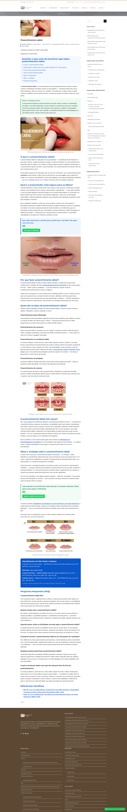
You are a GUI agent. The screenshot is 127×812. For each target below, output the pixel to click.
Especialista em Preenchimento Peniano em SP (75, 733)
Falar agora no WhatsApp (31, 230)
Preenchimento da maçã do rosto (72, 755)
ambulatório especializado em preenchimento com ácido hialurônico (56, 503)
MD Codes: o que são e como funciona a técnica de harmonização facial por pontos (96, 106)
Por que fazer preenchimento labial (35, 70)
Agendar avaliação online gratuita (33, 496)
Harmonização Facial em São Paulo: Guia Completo (75, 726)
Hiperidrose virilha (93, 80)
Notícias (22, 702)
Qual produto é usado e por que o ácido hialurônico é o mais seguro (45, 67)
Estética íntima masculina (94, 145)
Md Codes (90, 101)
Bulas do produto (92, 191)
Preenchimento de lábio (70, 768)
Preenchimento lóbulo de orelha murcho (73, 764)
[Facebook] (21, 733)
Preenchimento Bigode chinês (71, 761)
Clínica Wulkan (25, 46)
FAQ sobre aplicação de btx (95, 188)
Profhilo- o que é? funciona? (94, 123)
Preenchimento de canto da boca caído (73, 796)
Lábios (66, 799)
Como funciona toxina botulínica (96, 184)
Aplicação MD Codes (93, 112)
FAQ (89, 130)
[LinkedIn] (28, 733)
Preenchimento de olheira (70, 752)
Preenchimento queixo (70, 793)
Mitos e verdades (29, 78)
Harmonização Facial (93, 97)
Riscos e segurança (30, 75)
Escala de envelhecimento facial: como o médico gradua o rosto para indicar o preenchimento (96, 136)
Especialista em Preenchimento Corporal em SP (75, 736)
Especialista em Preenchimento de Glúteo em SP (75, 730)
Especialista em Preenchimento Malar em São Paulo (76, 742)
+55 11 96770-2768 (27, 2)
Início (58, 13)
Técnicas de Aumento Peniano (96, 154)
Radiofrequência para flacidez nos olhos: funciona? (75, 717)
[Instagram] (23, 733)
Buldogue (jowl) (68, 809)
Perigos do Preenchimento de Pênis (30, 805)
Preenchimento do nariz (70, 758)
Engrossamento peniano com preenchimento (32, 796)
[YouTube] (25, 733)
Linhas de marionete (69, 806)
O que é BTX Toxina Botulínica (95, 180)
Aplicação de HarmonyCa (94, 119)
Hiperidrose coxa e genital (94, 84)
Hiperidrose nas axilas (94, 77)
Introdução (90, 93)
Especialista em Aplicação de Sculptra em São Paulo (76, 739)
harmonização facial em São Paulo (54, 285)
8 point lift (90, 116)
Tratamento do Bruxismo (94, 200)
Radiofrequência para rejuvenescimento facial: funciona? (77, 720)
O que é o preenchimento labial (33, 64)
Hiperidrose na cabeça (94, 73)
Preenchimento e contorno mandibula (73, 790)
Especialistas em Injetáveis (94, 141)
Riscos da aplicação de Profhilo (96, 126)
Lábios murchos (70, 780)
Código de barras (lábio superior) (72, 802)
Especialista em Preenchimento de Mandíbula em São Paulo (77, 746)
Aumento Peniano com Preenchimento (31, 809)
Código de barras (70, 772)
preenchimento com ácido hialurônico (32, 517)
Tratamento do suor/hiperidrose (96, 70)
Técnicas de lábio (70, 776)
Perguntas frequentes (30, 81)
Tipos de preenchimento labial (33, 72)
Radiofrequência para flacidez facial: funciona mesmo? (76, 723)
